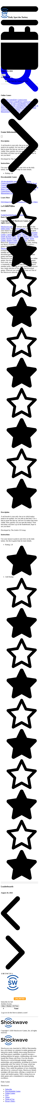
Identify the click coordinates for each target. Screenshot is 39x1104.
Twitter (3, 215)
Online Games (10, 1093)
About (7, 1097)
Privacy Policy (10, 1101)
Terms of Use (9, 1099)
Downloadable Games (12, 1091)
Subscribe (8, 1089)
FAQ (2, 202)
